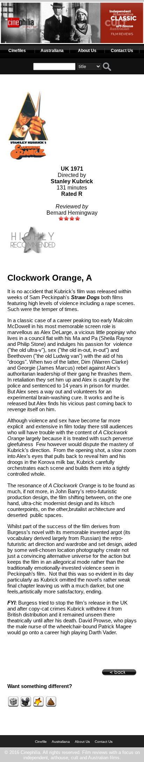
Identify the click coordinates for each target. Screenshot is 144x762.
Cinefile (41, 741)
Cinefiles (17, 50)
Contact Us (122, 50)
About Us (87, 50)
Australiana (52, 50)
